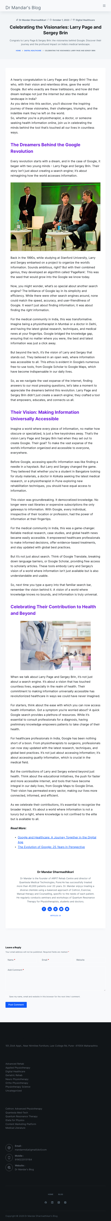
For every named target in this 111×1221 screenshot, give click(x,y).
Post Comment (16, 1004)
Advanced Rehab (14, 1063)
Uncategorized (13, 1090)
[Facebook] (46, 1202)
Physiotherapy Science (17, 1086)
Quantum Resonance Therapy (21, 1116)
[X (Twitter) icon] (61, 909)
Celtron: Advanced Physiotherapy (23, 1108)
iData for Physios (14, 1120)
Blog (60, 1194)
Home (50, 1194)
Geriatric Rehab (13, 1075)
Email (45, 959)
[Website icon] (55, 909)
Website (80, 959)
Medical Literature (15, 1127)
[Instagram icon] (67, 909)
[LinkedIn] (52, 1202)
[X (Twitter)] (59, 1202)
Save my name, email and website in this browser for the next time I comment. (44, 996)
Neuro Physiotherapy (16, 1079)
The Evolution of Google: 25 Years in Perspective (51, 847)
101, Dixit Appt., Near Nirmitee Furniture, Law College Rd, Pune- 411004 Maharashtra (51, 1045)
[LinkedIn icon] (50, 909)
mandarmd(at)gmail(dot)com (31, 1149)
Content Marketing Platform (20, 1124)
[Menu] (104, 5)
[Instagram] (65, 1202)
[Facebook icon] (44, 909)
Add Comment (16, 969)
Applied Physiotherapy (17, 1067)
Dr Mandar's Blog (23, 7)
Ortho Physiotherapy (16, 1082)
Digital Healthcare (85, 20)
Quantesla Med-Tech (16, 1112)
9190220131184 (23, 1159)
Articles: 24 (55, 916)
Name (11, 959)
